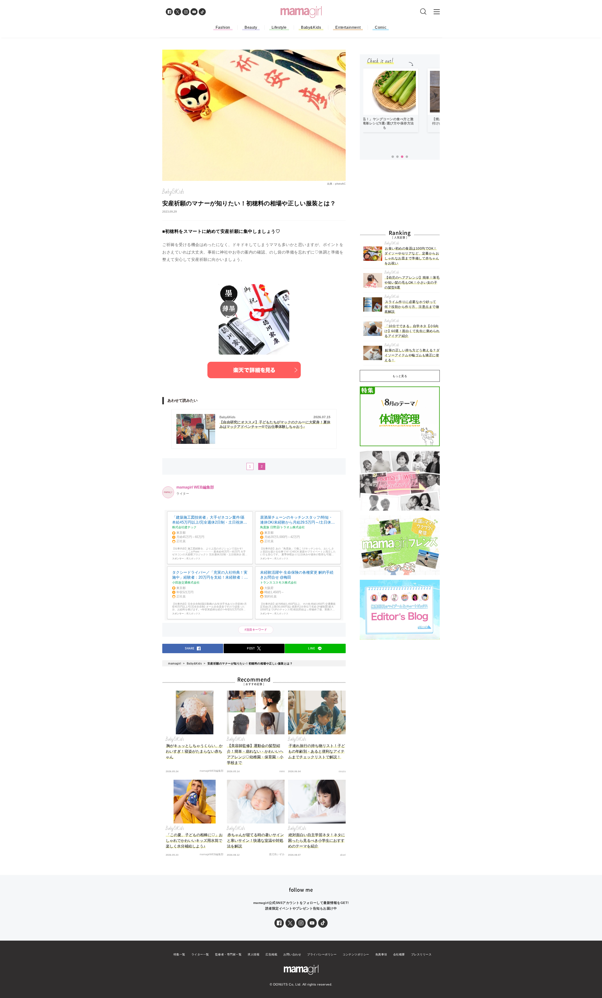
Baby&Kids (311, 27)
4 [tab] (406, 157)
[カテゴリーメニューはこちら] (437, 12)
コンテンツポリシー (356, 954)
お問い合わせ (292, 954)
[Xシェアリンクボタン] (290, 923)
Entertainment (347, 27)
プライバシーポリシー (322, 954)
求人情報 (253, 954)
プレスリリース (421, 954)
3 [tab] (402, 157)
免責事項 (381, 954)
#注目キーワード (257, 629)
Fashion (223, 27)
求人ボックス (193, 558)
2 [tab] (397, 157)
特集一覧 (179, 954)
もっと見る (399, 376)
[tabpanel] (401, 100)
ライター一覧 (200, 954)
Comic (380, 27)
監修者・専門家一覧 (228, 954)
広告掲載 (271, 954)
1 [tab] (392, 157)
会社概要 (399, 954)
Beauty (251, 27)
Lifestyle (279, 27)
